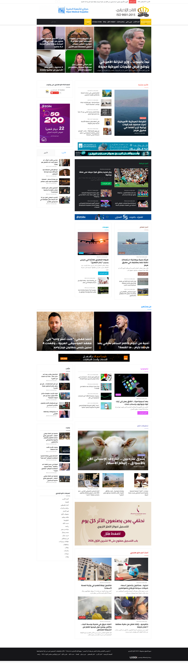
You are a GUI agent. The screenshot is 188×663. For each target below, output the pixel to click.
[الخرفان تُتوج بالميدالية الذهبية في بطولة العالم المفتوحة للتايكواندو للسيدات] (106, 203)
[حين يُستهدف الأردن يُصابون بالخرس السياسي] (64, 405)
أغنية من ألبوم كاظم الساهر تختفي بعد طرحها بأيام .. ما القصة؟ (123, 345)
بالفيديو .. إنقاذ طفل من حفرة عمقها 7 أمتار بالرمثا (131, 625)
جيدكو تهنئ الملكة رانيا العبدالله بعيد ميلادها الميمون (50, 171)
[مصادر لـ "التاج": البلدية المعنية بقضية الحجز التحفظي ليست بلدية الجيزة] (141, 480)
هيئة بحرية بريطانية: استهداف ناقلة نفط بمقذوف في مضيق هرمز (135, 262)
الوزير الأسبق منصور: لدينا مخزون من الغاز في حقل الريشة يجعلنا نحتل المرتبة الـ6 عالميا (51, 42)
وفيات (67, 556)
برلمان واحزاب (121, 22)
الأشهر (46, 152)
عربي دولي (129, 22)
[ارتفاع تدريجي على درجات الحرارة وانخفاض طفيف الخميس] (107, 93)
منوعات (66, 553)
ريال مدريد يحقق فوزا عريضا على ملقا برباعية (95, 173)
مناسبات (66, 550)
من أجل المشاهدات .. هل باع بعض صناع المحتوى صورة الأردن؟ (49, 386)
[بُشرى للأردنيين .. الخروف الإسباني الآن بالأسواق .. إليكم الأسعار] (113, 450)
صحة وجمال (65, 532)
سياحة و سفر (65, 529)
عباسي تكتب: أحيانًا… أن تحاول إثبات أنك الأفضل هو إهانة (49, 162)
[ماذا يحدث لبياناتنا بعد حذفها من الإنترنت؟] (106, 386)
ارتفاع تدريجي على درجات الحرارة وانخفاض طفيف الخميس (90, 94)
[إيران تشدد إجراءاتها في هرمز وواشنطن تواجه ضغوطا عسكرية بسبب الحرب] (142, 281)
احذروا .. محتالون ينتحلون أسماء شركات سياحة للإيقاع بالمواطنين (133, 587)
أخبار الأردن (136, 22)
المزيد (88, 22)
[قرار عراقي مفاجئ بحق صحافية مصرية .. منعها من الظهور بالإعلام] (79, 61)
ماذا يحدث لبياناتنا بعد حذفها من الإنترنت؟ (89, 387)
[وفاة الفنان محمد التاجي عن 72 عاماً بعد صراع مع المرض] (106, 112)
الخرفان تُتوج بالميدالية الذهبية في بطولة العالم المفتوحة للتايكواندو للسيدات (89, 205)
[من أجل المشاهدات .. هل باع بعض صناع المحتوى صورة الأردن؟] (64, 386)
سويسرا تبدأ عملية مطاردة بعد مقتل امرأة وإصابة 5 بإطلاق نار (87, 291)
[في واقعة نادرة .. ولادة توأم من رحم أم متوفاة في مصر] (103, 280)
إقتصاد (67, 502)
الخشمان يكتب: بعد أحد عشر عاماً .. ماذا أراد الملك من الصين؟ (49, 376)
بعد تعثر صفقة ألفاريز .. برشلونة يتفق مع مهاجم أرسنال (127, 194)
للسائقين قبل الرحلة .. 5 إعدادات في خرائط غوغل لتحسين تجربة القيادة (89, 378)
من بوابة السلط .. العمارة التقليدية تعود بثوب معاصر (49, 180)
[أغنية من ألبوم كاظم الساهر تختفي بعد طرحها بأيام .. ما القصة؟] (122, 331)
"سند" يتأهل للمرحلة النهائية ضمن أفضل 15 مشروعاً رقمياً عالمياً (89, 406)
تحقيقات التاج (111, 22)
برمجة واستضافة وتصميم (144, 657)
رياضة (104, 22)
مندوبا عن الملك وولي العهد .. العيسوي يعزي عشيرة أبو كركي (50, 478)
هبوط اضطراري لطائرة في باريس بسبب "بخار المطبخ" (94, 261)
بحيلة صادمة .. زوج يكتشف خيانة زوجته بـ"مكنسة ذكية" (89, 103)
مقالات (67, 547)
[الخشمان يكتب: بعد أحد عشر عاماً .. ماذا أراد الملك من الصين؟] (64, 376)
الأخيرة (64, 152)
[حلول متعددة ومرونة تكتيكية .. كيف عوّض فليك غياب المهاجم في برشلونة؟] (106, 193)
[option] (94, 50)
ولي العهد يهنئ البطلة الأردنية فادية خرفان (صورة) (90, 122)
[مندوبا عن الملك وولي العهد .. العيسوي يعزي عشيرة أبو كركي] (64, 478)
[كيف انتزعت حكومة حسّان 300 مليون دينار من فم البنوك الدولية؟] (64, 396)
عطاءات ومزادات (97, 22)
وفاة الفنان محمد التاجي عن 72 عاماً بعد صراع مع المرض (88, 113)
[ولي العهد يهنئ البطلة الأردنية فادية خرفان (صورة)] (108, 121)
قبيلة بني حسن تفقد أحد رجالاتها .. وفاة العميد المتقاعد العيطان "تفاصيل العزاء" (49, 467)
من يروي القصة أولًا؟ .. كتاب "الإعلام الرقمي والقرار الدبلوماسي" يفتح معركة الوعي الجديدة (88, 133)
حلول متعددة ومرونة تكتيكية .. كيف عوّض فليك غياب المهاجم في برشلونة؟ (88, 195)
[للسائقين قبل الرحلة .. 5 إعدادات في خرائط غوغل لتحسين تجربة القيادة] (106, 377)
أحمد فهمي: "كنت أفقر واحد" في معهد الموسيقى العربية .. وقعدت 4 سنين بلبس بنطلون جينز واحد (67, 343)
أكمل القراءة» (143, 274)
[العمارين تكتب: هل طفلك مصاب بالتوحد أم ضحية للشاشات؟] (64, 190)
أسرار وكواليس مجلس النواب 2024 (51, 654)
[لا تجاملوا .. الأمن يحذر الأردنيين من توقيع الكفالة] (51, 61)
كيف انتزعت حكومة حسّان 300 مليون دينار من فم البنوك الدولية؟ (49, 395)
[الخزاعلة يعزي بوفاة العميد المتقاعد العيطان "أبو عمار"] (64, 458)
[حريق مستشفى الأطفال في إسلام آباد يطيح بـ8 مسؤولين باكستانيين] (142, 292)
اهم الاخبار (66, 511)
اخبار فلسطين (65, 505)
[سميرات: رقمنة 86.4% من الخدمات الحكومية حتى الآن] (106, 396)
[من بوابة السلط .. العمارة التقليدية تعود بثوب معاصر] (64, 181)
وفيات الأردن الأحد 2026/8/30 (52, 448)
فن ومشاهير (65, 538)
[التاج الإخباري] (133, 11)
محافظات (66, 544)
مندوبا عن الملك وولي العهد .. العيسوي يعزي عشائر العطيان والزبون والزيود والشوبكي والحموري (50, 437)
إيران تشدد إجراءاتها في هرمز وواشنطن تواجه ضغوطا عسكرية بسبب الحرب (127, 283)
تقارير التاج (64, 654)
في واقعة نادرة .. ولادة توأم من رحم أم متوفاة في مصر (87, 281)
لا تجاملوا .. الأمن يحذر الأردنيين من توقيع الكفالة (115, 1)
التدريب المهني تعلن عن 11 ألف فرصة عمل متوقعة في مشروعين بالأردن (49, 199)
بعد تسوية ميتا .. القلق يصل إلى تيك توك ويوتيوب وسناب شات (132, 403)
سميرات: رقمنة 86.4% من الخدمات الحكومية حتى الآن (88, 397)
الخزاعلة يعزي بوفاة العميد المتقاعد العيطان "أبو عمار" (49, 457)
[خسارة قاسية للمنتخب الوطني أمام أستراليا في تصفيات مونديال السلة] (142, 203)
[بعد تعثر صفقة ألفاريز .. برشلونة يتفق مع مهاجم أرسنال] (142, 193)
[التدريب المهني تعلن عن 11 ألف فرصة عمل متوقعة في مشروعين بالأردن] (64, 200)
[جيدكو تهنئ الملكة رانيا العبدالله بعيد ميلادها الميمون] (64, 172)
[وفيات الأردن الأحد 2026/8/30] (64, 449)
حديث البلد (66, 523)
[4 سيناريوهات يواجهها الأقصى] (64, 414)
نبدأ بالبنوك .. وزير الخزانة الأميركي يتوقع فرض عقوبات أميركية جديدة (123, 64)
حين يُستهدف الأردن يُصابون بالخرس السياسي (49, 404)
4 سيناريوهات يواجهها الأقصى (50, 412)
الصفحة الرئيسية (146, 22)
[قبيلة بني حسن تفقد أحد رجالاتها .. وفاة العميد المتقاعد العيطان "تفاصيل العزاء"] (64, 467)
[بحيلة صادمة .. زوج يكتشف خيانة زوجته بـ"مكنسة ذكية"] (106, 102)
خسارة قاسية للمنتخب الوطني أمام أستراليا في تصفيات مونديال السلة (125, 204)
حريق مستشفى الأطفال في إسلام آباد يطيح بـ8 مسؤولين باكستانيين (127, 293)
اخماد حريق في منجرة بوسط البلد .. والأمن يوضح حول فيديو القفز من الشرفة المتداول (96, 627)
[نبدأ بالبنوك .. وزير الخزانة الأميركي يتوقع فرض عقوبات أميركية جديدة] (122, 50)
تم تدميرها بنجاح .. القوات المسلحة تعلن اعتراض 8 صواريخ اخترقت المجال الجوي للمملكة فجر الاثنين (80, 42)
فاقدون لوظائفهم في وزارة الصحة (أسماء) (96, 587)
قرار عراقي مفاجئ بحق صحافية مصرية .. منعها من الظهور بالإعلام (80, 67)
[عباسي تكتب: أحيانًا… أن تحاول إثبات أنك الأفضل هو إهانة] (64, 162)
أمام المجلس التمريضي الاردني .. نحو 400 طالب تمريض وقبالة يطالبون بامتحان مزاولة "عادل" (88, 493)
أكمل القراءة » (106, 183)
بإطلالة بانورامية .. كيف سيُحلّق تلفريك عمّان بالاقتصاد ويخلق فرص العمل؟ (113, 493)
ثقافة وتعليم (65, 517)
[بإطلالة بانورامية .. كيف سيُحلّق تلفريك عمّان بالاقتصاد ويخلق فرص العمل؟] (113, 480)
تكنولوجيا (66, 520)
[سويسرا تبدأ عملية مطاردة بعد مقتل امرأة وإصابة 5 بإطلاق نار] (103, 290)
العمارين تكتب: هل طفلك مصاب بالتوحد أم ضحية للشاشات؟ (50, 190)
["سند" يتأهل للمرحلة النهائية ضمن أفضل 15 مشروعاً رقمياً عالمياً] (106, 405)
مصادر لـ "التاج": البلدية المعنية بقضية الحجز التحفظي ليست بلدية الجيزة (138, 493)
